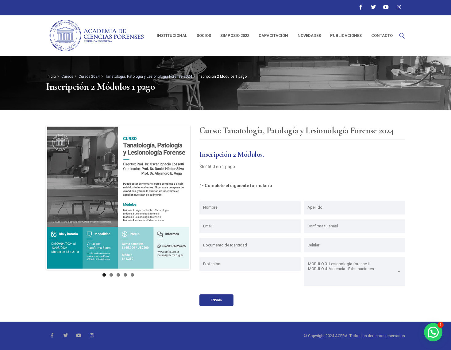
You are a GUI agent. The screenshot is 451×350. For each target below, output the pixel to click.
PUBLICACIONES (346, 35)
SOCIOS (204, 35)
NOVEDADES (309, 35)
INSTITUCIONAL (172, 35)
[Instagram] (399, 7)
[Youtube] (386, 7)
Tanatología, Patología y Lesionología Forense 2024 (148, 76)
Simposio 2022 (234, 35)
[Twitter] (373, 7)
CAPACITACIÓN (273, 35)
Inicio (51, 76)
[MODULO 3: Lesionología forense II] (354, 264)
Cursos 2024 (89, 76)
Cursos (67, 76)
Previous (38, 197)
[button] (433, 332)
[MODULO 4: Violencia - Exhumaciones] (354, 268)
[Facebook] (360, 7)
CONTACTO (382, 35)
